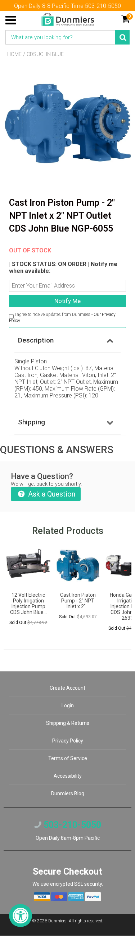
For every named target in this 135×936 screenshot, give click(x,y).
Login (68, 705)
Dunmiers (57, 920)
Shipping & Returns (67, 723)
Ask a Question (50, 494)
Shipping (31, 422)
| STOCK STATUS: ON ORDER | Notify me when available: (63, 260)
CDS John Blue (45, 54)
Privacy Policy (67, 741)
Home (14, 54)
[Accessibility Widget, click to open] (20, 915)
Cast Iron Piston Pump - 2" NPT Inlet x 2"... (78, 600)
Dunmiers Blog (67, 793)
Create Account (67, 688)
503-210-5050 (71, 825)
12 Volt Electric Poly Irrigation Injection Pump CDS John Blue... (28, 603)
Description (36, 340)
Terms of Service (67, 758)
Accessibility (68, 776)
